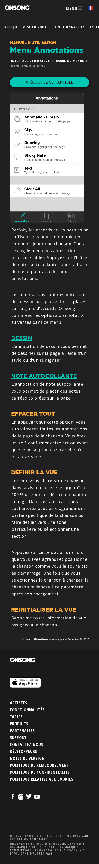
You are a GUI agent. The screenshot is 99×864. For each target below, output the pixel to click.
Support (18, 737)
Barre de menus (70, 60)
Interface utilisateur (30, 60)
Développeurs (23, 751)
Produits (19, 723)
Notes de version (27, 758)
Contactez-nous (26, 744)
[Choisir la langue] (90, 8)
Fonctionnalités (69, 27)
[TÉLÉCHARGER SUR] (49, 664)
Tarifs (16, 716)
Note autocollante (44, 376)
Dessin (21, 338)
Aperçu (10, 27)
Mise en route (35, 27)
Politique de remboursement (39, 765)
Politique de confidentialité (40, 772)
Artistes (18, 703)
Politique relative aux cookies (41, 779)
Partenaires (22, 730)
